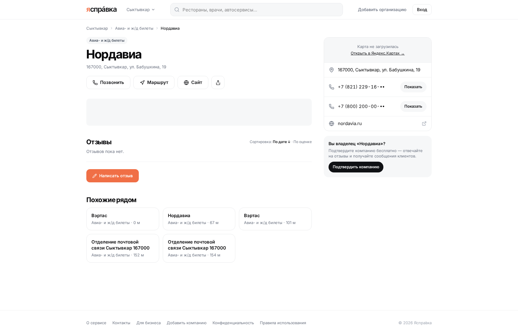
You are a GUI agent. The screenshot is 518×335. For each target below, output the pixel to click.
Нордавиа (170, 28)
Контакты (121, 322)
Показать (413, 86)
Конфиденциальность (233, 322)
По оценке (302, 141)
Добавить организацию (382, 9)
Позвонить (112, 82)
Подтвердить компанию (356, 166)
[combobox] (256, 9)
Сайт (196, 82)
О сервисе (96, 322)
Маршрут (157, 82)
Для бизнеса (148, 322)
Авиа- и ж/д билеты (134, 28)
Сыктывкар (138, 9)
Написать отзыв (116, 175)
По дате (282, 141)
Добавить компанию (187, 322)
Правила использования (283, 322)
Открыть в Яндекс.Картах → (378, 53)
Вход (422, 9)
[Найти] (177, 9)
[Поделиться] (218, 82)
